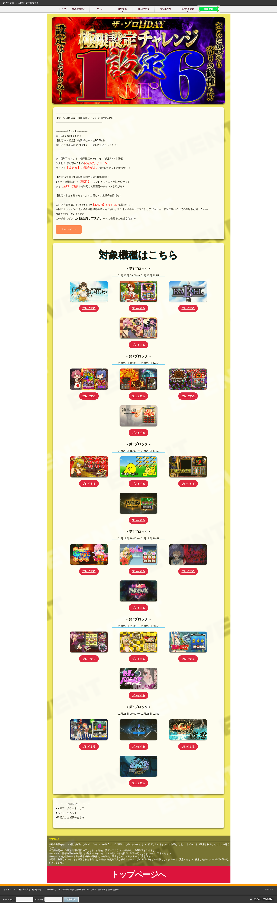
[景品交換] (122, 9)
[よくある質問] (187, 9)
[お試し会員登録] (209, 9)
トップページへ (138, 874)
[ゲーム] (100, 9)
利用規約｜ (36, 889)
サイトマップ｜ (10, 889)
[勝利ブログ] (144, 9)
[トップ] (62, 9)
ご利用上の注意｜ (24, 889)
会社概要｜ (102, 889)
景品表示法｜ (67, 889)
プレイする (89, 308)
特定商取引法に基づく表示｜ (85, 889)
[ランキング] (165, 9)
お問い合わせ (113, 889)
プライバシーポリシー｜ (51, 889)
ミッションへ (68, 229)
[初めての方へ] (79, 9)
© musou (269, 889)
